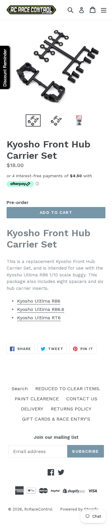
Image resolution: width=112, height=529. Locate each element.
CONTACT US (81, 399)
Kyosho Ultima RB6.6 (40, 309)
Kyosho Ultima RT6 (39, 317)
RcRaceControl (38, 509)
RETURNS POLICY (71, 409)
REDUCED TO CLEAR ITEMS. (67, 388)
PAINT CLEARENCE (37, 399)
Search (20, 388)
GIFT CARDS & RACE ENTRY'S (56, 419)
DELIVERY (32, 409)
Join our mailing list (56, 437)
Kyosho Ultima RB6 (38, 301)
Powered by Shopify (79, 509)
